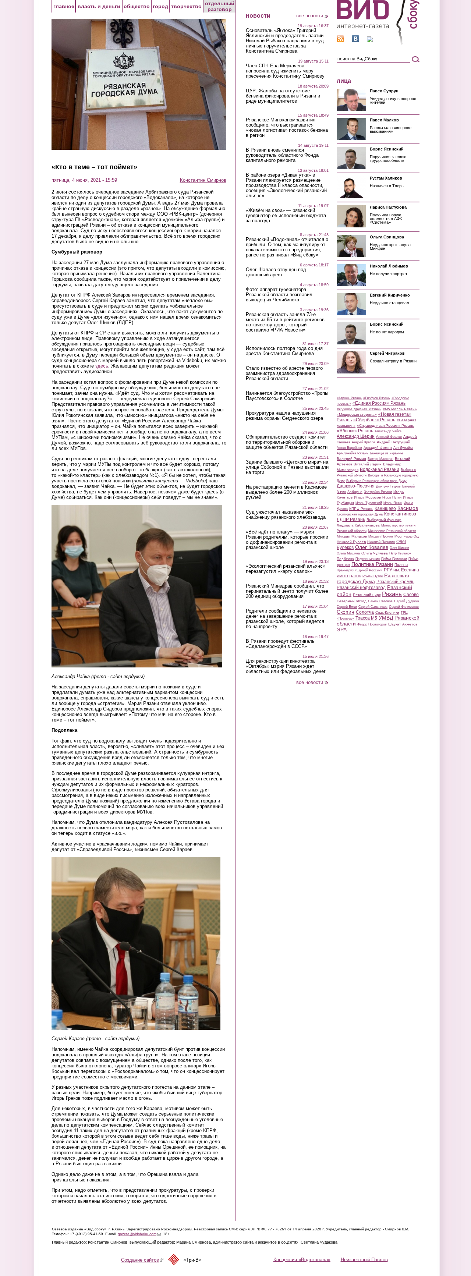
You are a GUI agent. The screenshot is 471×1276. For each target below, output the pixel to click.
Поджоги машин (367, 559)
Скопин (345, 612)
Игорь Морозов (367, 497)
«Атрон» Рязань (349, 398)
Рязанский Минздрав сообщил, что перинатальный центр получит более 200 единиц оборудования (287, 591)
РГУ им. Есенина (401, 570)
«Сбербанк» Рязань (374, 419)
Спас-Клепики (387, 612)
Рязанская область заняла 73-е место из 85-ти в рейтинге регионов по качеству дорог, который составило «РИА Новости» (285, 322)
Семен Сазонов (380, 601)
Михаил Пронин (380, 536)
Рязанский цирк (366, 595)
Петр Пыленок (400, 553)
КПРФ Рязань (361, 509)
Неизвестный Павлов (364, 1259)
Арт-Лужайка (403, 448)
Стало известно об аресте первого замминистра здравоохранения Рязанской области (284, 373)
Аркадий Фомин (378, 448)
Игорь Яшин (392, 503)
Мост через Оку (406, 536)
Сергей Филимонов (404, 607)
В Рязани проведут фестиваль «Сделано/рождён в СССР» (280, 644)
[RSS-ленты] (340, 40)
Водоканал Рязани (379, 469)
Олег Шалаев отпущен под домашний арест (276, 272)
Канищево (385, 508)
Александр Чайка (388, 431)
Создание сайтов (142, 1260)
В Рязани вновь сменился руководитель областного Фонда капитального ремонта (282, 155)
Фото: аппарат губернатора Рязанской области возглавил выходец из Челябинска (279, 294)
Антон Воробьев (349, 448)
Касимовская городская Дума (360, 514)
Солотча (365, 612)
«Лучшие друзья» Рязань (359, 409)
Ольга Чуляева (374, 553)
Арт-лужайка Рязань (352, 453)
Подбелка (345, 559)
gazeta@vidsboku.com (139, 1234)
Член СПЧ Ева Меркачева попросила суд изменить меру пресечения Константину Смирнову (285, 71)
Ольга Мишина (348, 553)
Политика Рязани (372, 564)
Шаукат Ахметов (402, 624)
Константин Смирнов (203, 180)
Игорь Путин (391, 497)
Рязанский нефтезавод (361, 587)
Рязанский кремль (395, 581)
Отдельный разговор (219, 6)
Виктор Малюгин (380, 459)
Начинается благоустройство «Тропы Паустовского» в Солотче (287, 396)
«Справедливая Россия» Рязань (385, 425)
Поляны (401, 565)
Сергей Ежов (347, 607)
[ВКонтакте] (355, 40)
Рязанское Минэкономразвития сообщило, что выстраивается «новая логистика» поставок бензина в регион (287, 127)
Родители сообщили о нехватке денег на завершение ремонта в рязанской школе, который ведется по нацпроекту (285, 619)
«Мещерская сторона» (357, 414)
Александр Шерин (356, 436)
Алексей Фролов (389, 437)
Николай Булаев (351, 542)
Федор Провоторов (372, 624)
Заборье (354, 492)
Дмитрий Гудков (388, 486)
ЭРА (342, 629)
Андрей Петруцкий (393, 442)
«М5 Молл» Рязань (400, 409)
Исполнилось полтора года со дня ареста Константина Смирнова (284, 351)
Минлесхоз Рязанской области (392, 531)
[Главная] (378, 43)
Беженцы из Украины (386, 453)
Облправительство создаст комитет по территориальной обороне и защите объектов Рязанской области (286, 442)
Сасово (411, 594)
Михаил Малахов (352, 536)
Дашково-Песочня (356, 486)
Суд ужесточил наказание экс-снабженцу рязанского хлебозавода (286, 515)
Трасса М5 (366, 618)
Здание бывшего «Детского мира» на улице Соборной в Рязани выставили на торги (287, 467)
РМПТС (343, 576)
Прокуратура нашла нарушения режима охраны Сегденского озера (284, 416)
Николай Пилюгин (381, 542)
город (160, 6)
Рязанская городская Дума (373, 578)
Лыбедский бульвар (383, 520)
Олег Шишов (399, 548)
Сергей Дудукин (406, 601)
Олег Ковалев (371, 547)
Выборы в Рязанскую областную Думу (376, 481)
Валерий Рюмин (351, 459)
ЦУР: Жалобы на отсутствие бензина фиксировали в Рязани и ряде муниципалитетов (283, 96)
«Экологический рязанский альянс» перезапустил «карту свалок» (285, 569)
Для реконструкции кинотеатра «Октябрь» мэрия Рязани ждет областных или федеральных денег (286, 666)
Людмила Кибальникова (358, 525)
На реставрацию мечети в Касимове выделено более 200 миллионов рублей (286, 492)
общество (137, 6)
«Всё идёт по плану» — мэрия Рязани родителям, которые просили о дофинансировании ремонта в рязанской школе (287, 539)
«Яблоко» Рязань (355, 430)
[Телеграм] (370, 40)
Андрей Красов (363, 442)
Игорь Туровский (368, 503)
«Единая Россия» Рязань (379, 403)
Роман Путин (372, 576)
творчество (186, 6)
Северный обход (351, 601)
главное (63, 6)
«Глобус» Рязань (376, 398)
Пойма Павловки (394, 559)
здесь (101, 366)
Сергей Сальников (372, 607)
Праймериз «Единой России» (359, 570)
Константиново (400, 514)
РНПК (356, 576)
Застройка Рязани (378, 492)
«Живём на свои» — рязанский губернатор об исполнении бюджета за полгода (286, 215)
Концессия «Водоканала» (301, 1259)
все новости (309, 15)
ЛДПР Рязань (351, 519)
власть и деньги (99, 6)
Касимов (407, 508)
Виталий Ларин (368, 464)
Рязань (392, 594)
